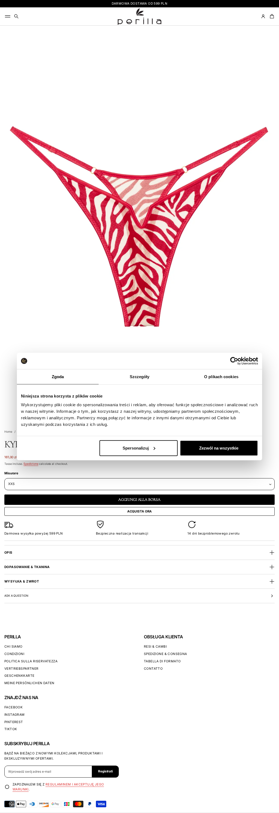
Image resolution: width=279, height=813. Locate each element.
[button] (16, 16)
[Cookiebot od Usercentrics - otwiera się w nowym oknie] (234, 361)
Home (8, 431)
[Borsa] (271, 16)
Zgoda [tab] (58, 376)
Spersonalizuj (136, 447)
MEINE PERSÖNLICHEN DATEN (29, 683)
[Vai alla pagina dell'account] (263, 16)
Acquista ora (139, 511)
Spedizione (30, 464)
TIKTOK (10, 729)
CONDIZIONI (14, 654)
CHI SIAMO (13, 646)
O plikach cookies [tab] (221, 376)
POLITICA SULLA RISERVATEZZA (30, 661)
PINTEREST (13, 722)
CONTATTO (153, 669)
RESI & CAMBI (155, 646)
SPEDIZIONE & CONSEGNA (165, 654)
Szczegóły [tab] (140, 376)
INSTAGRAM (14, 715)
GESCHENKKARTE (19, 676)
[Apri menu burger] (7, 16)
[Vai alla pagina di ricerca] (16, 16)
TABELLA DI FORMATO (162, 661)
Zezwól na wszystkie (218, 447)
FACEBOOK (13, 707)
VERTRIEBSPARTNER (21, 669)
